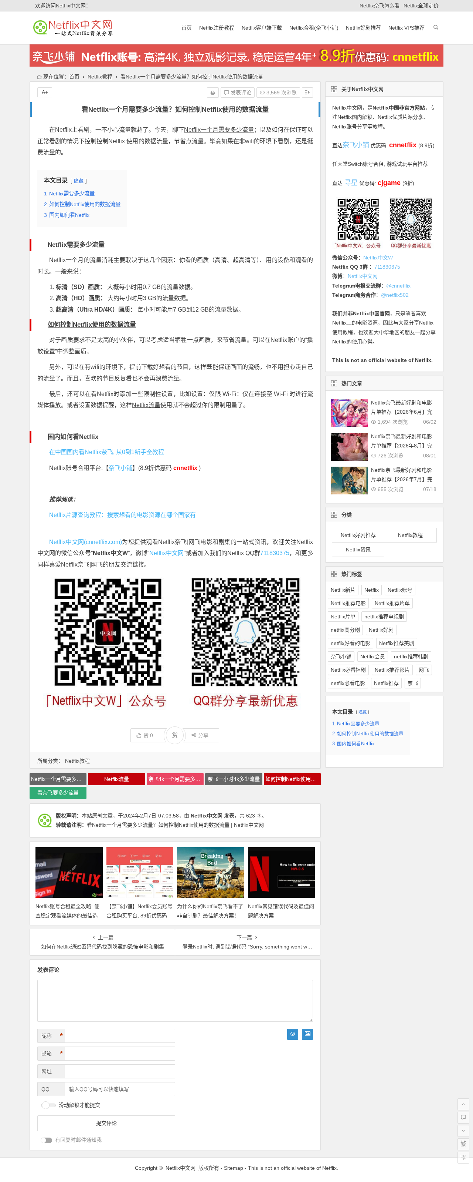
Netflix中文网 (166, 553)
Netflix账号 (400, 590)
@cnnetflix (398, 286)
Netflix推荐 (386, 683)
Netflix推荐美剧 (396, 643)
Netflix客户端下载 (262, 28)
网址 (46, 1071)
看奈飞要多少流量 (58, 793)
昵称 (52, 1036)
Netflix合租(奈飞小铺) (313, 28)
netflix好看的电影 (350, 643)
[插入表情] (292, 1034)
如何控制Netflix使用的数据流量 (92, 324)
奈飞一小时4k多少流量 (234, 779)
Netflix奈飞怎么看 (380, 6)
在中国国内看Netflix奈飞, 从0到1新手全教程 (106, 452)
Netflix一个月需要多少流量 (219, 130)
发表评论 (240, 92)
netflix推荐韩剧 (411, 656)
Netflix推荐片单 (392, 603)
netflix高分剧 (345, 630)
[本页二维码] (463, 1157)
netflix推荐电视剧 (384, 616)
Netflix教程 (100, 77)
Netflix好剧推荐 (363, 28)
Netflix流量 (146, 405)
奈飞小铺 (120, 468)
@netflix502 (395, 295)
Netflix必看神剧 (348, 670)
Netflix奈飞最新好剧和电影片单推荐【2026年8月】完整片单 (401, 445)
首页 (186, 28)
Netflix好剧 (381, 630)
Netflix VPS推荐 (406, 28)
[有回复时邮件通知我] (46, 1140)
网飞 (424, 670)
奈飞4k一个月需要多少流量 (176, 779)
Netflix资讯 (358, 550)
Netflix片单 (343, 616)
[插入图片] (307, 1034)
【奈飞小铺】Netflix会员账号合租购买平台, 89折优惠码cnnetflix (139, 915)
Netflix (371, 590)
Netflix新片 (343, 590)
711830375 (274, 553)
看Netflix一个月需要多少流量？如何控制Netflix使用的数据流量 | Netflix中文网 (175, 825)
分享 (203, 735)
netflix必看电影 (348, 683)
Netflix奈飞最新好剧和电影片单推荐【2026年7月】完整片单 (401, 479)
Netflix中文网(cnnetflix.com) (85, 542)
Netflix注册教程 (216, 28)
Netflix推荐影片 (392, 670)
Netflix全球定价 (421, 6)
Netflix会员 (372, 656)
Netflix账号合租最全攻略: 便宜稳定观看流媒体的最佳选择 (67, 915)
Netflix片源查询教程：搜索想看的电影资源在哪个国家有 (122, 515)
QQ (45, 1089)
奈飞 (413, 683)
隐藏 (79, 181)
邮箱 (52, 1054)
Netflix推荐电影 (348, 603)
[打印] (213, 92)
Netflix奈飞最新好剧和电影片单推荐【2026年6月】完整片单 (401, 412)
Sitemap (233, 1168)
